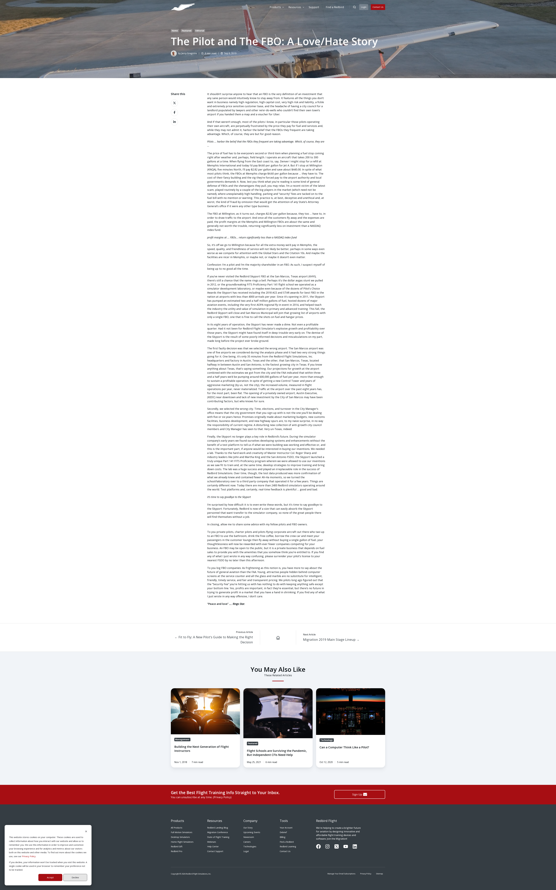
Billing (282, 837)
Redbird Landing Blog (217, 827)
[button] (354, 7)
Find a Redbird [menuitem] (335, 7)
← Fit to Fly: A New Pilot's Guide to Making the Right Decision (213, 639)
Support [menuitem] (314, 7)
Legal (246, 851)
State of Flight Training (218, 837)
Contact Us (378, 7)
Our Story (248, 827)
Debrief (283, 832)
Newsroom (248, 837)
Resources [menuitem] (294, 7)
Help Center (213, 846)
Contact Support (215, 851)
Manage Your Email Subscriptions (341, 873)
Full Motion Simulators (181, 832)
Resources (214, 821)
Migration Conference (217, 832)
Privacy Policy (29, 856)
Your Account (286, 827)
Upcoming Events (251, 832)
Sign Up (357, 794)
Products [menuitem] (275, 7)
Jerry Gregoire (189, 53)
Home (175, 30)
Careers (247, 841)
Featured (186, 30)
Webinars (211, 841)
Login (363, 7)
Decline (75, 877)
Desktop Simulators (180, 837)
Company (250, 821)
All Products (176, 827)
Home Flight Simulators (182, 841)
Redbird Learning (288, 846)
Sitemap (379, 873)
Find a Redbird (287, 841)
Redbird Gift (176, 846)
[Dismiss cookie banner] (86, 831)
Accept (50, 877)
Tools (284, 821)
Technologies (249, 846)
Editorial (199, 30)
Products (177, 821)
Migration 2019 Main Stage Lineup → (331, 639)
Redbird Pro (176, 851)
